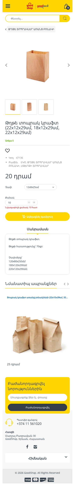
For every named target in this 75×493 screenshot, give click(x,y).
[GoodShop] (37, 5)
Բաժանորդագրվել (38, 407)
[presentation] (64, 284)
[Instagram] (35, 447)
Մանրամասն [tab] (37, 229)
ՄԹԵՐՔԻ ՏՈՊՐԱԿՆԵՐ (35, 166)
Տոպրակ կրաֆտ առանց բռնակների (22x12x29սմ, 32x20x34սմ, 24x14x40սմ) (37, 297)
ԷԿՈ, (24, 162)
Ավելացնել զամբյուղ (40, 216)
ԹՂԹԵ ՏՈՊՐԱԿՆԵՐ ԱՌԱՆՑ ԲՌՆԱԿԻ (31, 29)
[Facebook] (27, 447)
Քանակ (9, 197)
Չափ (8, 187)
